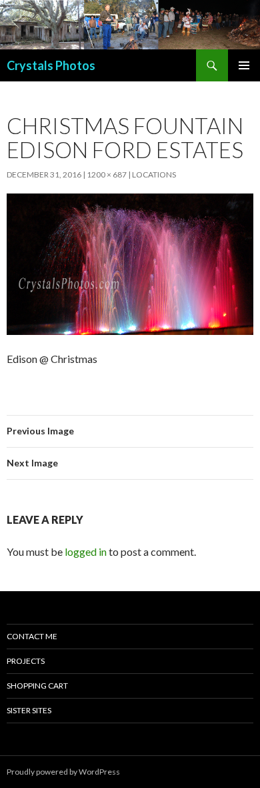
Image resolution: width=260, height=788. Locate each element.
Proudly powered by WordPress (63, 772)
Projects (26, 661)
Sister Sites (29, 710)
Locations (154, 174)
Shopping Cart (37, 686)
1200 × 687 (107, 174)
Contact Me (32, 636)
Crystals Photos (51, 65)
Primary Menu (244, 65)
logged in (86, 551)
